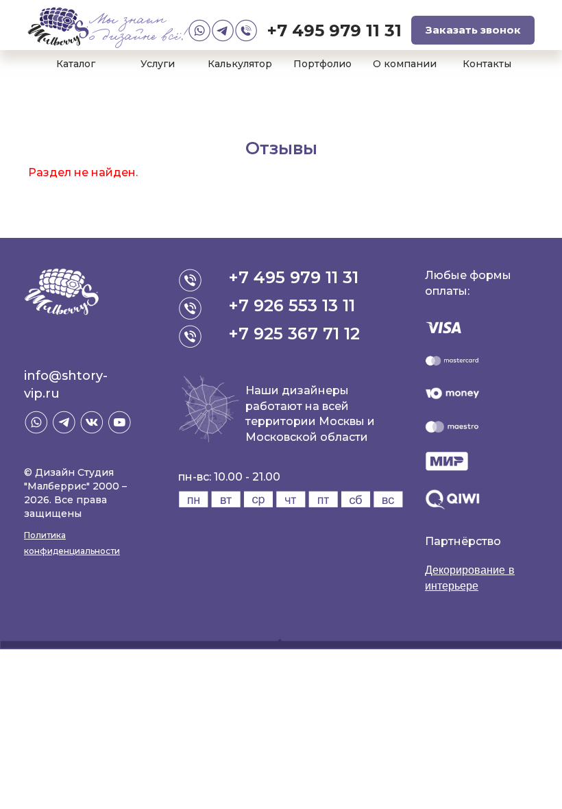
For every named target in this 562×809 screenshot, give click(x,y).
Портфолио (322, 64)
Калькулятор (240, 64)
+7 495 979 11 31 (334, 30)
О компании (405, 64)
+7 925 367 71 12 (294, 333)
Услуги (157, 64)
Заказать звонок (473, 29)
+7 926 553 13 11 (291, 305)
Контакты (487, 64)
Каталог (75, 64)
